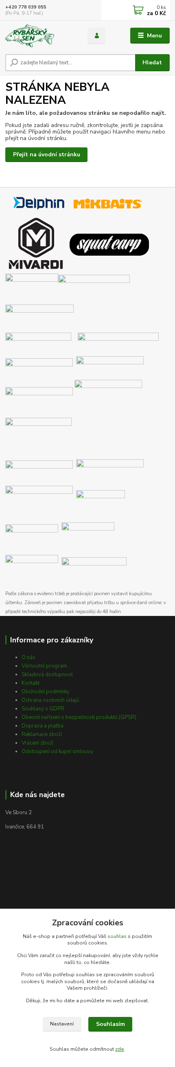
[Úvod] (39, 35)
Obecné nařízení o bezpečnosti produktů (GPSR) (79, 717)
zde (119, 1049)
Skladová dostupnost (47, 674)
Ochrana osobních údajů (50, 700)
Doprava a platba (42, 726)
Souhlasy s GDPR (43, 708)
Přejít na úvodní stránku (46, 154)
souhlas (117, 936)
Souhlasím (110, 1024)
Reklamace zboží (42, 734)
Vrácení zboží (37, 743)
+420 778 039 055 (25, 7)
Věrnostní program (44, 666)
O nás (28, 657)
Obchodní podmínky (46, 691)
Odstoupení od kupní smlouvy (57, 751)
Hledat (152, 62)
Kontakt (30, 683)
